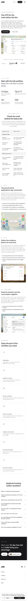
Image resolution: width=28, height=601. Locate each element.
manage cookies (21, 595)
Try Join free (5, 31)
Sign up (20, 2)
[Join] (3, 2)
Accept (19, 597)
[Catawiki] (4, 63)
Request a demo (16, 554)
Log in (14, 2)
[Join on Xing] (25, 567)
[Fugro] (23, 63)
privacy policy (13, 595)
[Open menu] (25, 2)
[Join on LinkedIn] (22, 567)
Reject (7, 597)
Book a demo (15, 31)
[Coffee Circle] (14, 63)
